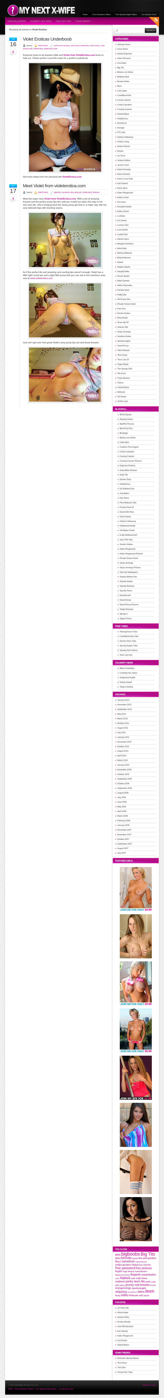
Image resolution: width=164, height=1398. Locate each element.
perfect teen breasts (62, 45)
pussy (130, 1284)
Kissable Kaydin (124, 207)
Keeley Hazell (126, 682)
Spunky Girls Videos (128, 650)
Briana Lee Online (125, 72)
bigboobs (57, 192)
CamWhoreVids (124, 95)
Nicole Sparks (123, 276)
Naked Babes (123, 1345)
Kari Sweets (122, 183)
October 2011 (123, 723)
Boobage (124, 433)
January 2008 (123, 825)
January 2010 (123, 765)
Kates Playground (125, 193)
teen (149, 1291)
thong (117, 1295)
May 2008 (121, 807)
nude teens (141, 1278)
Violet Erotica (43, 45)
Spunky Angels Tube (129, 646)
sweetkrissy (132, 1292)
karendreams (141, 1271)
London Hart (122, 225)
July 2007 (121, 853)
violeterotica (38, 49)
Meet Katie (122, 248)
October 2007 (123, 839)
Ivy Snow (121, 156)
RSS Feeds (154, 22)
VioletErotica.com (72, 176)
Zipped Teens (126, 618)
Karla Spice (122, 188)
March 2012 (122, 719)
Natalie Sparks (123, 267)
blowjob (135, 1258)
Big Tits (120, 68)
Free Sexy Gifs (63, 21)
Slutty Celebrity (126, 687)
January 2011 (123, 737)
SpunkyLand (125, 595)
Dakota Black (123, 114)
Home (85, 14)
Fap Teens (124, 498)
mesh (117, 1278)
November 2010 (124, 742)
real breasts (142, 1284)
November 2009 (124, 770)
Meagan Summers (125, 244)
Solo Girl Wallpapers (129, 572)
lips (72, 192)
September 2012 (124, 709)
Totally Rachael (126, 609)
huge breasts (129, 1271)
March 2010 (122, 760)
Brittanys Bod (123, 77)
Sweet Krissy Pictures (129, 605)
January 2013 (123, 700)
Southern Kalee (124, 336)
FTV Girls (121, 132)
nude (133, 1278)
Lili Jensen (122, 220)
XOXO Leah (122, 401)
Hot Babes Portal (127, 530)
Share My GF (123, 322)
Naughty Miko (123, 271)
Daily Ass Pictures (127, 466)
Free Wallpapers (17, 21)
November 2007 (124, 834)
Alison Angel (122, 1312)
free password (125, 1268)
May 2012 (121, 714)
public (153, 1282)
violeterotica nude (50, 49)
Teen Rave (122, 1363)
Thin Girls (121, 1367)
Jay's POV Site (126, 540)
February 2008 (123, 820)
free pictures (144, 1268)
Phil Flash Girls (124, 299)
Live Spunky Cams (149, 14)
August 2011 (122, 728)
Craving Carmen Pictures (131, 461)
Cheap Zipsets (82, 21)
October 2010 (123, 746)
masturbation (148, 1274)
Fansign (120, 128)
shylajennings (123, 1288)
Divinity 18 (122, 123)
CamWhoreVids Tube (129, 636)
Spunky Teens (126, 591)
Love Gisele (122, 230)
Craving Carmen (124, 109)
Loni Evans (122, 1340)
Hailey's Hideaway (128, 521)
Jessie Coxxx (123, 165)
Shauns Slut (122, 327)
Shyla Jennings (124, 332)
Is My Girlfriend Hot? (128, 535)
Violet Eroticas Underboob (47, 39)
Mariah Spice (123, 239)
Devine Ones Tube (128, 641)
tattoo (141, 1291)
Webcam (96, 192)
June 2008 (122, 802)
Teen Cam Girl (126, 655)
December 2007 (124, 830)
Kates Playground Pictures (131, 554)
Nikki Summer (123, 281)
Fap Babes (124, 493)
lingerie (136, 1274)
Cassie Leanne (124, 100)
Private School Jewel (126, 304)
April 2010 (121, 756)
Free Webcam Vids (128, 503)
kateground (119, 1275)
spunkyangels (139, 1288)
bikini (117, 1258)
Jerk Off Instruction (125, 1326)
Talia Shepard (123, 350)
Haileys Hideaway (125, 137)
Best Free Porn (126, 428)
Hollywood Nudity (127, 526)
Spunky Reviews (127, 586)
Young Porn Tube (125, 1372)
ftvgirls (118, 1271)
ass (118, 1254)
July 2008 (121, 797)
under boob (74, 45)
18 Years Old (123, 1308)
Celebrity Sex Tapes (41, 21)
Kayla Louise (123, 197)
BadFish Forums (127, 424)
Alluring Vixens (124, 44)
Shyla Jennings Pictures (130, 567)
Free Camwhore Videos (101, 14)
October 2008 (123, 783)
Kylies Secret (123, 211)
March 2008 (122, 816)
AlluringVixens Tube (128, 632)
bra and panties (147, 1258)
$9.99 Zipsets (125, 415)
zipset (146, 1295)
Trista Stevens (123, 378)
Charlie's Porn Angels (129, 447)
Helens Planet (123, 146)
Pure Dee (121, 309)
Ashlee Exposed (124, 54)
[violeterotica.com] (65, 172)
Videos (120, 383)
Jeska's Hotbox (126, 544)
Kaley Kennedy (124, 169)
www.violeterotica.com (41, 278)
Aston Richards (124, 58)
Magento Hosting (149, 1385)
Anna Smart (122, 49)
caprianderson (141, 1262)
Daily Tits (124, 475)
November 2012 (124, 705)
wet (141, 1295)
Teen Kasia (122, 355)
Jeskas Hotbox (123, 160)
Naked (120, 262)
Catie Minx (124, 442)
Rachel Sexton (123, 313)
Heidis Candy (123, 142)
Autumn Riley (123, 1317)
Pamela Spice (123, 290)
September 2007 (124, 844)
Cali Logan (122, 91)
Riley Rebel (122, 318)
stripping (121, 1291)
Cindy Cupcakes (124, 105)
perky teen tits (135, 1281)
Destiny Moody (123, 1322)
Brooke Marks (123, 81)
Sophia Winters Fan (128, 577)
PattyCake (121, 295)
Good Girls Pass (127, 512)
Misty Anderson (124, 258)
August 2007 (122, 848)
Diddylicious (122, 119)
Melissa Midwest (124, 253)
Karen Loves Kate (125, 179)
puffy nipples (120, 1285)
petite (148, 1281)
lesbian (127, 1275)
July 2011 (121, 732)
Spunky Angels (123, 341)
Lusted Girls (122, 234)
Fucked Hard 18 (127, 507)
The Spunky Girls (124, 369)
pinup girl (77, 192)
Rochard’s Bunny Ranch (128, 1358)
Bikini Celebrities (127, 668)
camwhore (66, 192)
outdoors (120, 1281)
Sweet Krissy (123, 346)
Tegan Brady (122, 364)
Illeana (120, 151)
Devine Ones (125, 479)
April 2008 (121, 811)
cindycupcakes (123, 1264)
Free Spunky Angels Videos (126, 14)
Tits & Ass (121, 373)
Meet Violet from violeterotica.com (54, 185)
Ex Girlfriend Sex (127, 489)
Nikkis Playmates (124, 285)
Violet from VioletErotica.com (79, 55)
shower (153, 1285)
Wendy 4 (123, 614)
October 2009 (123, 774)
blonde (126, 1258)
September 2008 (124, 788)
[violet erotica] (65, 338)
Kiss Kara (121, 202)
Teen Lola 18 (123, 360)
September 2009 (124, 779)
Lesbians (121, 216)
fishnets (147, 1265)
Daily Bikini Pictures (128, 470)
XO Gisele (121, 397)
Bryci (119, 86)
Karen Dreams (123, 174)
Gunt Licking (125, 516)
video (124, 1295)
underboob (84, 45)
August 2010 (122, 751)
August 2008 (122, 793)
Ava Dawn (121, 63)
